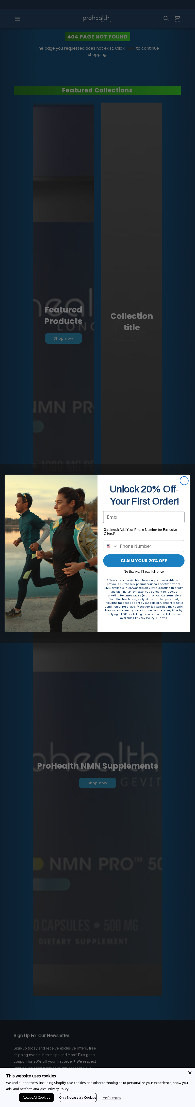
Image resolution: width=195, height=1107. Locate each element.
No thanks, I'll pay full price (144, 571)
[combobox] (111, 546)
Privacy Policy (58, 1088)
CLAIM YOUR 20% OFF (144, 561)
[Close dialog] (184, 481)
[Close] (189, 1072)
